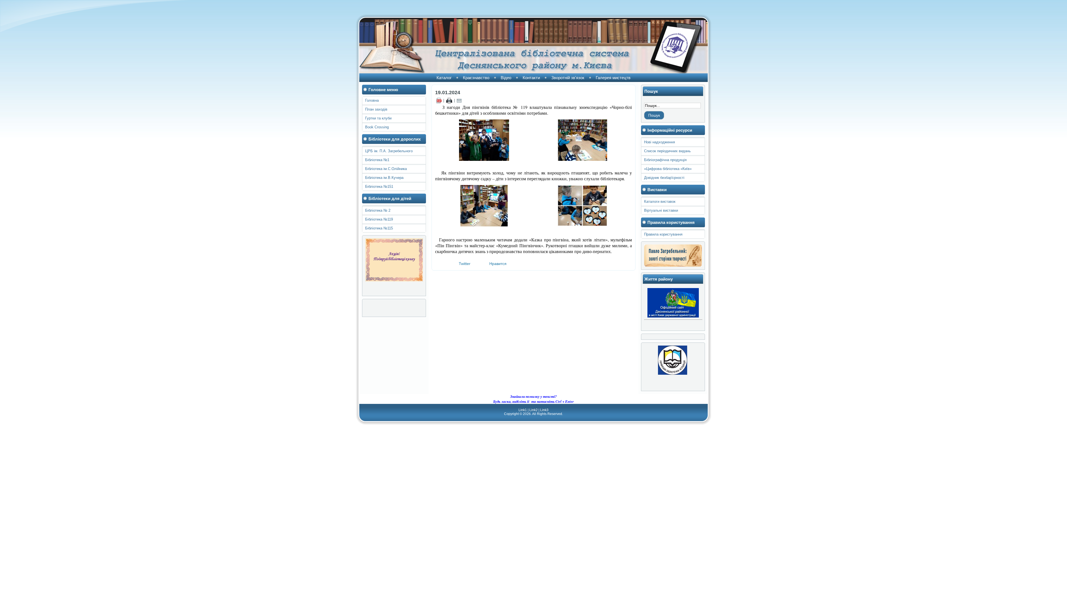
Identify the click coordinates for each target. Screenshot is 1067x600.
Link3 (544, 410)
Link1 (522, 410)
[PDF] (438, 100)
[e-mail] (459, 100)
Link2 (533, 410)
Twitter (464, 263)
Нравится (498, 263)
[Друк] (449, 100)
